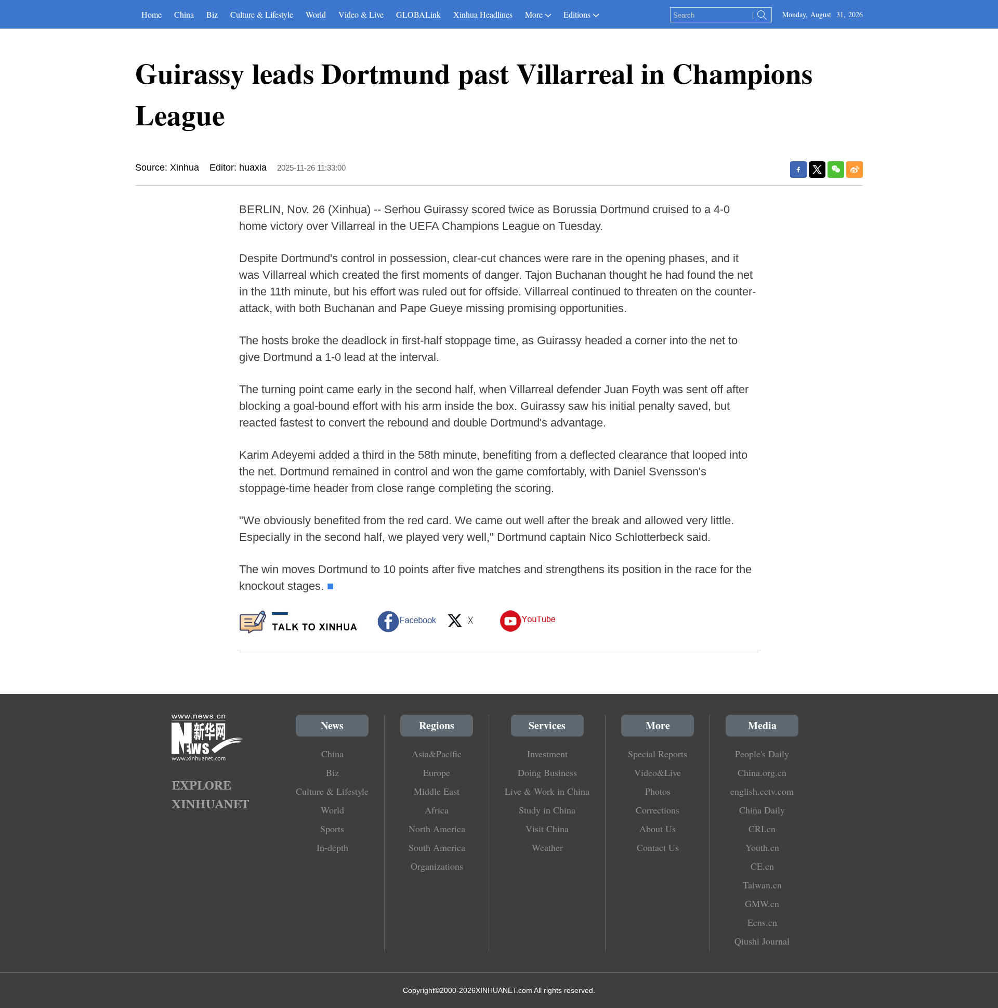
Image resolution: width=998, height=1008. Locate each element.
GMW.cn (762, 903)
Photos (658, 791)
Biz (212, 14)
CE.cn (762, 866)
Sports (332, 828)
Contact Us (658, 847)
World (316, 14)
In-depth (332, 847)
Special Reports (657, 753)
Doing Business (547, 772)
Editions (576, 14)
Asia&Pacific (437, 753)
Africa (437, 810)
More (534, 14)
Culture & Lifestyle (261, 14)
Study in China (547, 810)
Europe (436, 772)
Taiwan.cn (762, 884)
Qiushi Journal (762, 941)
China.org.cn (762, 772)
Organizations (437, 866)
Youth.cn (762, 847)
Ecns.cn (762, 922)
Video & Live (361, 14)
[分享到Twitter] (817, 169)
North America (437, 828)
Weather (547, 847)
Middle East (436, 791)
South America (437, 847)
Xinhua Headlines (483, 14)
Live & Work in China (547, 791)
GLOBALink (418, 14)
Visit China (547, 828)
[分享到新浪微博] (854, 169)
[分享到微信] (836, 169)
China (184, 14)
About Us (657, 828)
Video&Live (657, 772)
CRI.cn (762, 828)
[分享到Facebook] (798, 169)
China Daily (762, 810)
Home (151, 14)
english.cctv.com (762, 791)
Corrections (657, 810)
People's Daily (762, 753)
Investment (547, 753)
